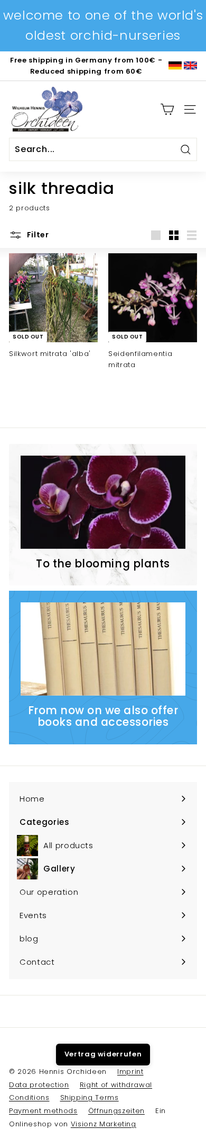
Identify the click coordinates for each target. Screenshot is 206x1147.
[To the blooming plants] (103, 502)
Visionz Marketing (103, 1124)
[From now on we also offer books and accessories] (103, 649)
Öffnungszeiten (116, 1111)
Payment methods (43, 1111)
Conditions (29, 1097)
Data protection (39, 1085)
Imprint (130, 1071)
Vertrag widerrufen (103, 1054)
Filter (37, 234)
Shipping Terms (89, 1097)
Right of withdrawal (116, 1085)
